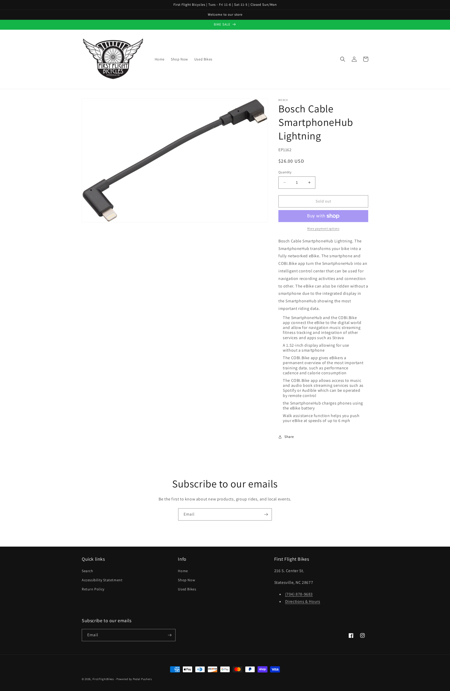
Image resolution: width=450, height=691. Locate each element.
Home (183, 570)
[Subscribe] (266, 514)
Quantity (284, 172)
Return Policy (93, 589)
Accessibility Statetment (102, 580)
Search (87, 570)
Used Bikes (187, 589)
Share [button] (289, 436)
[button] (342, 59)
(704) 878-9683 (299, 594)
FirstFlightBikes (103, 679)
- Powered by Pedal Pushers (133, 679)
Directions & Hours (302, 601)
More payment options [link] (323, 228)
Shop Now (186, 580)
